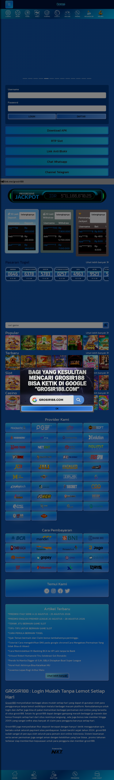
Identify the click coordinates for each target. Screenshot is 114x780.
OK (57, 408)
